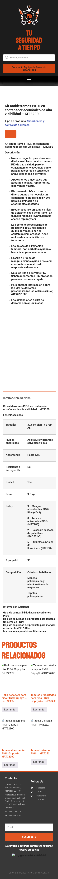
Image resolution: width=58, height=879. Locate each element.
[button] (29, 81)
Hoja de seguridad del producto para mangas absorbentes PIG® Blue (29, 627)
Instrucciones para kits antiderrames (24, 631)
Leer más (9, 709)
